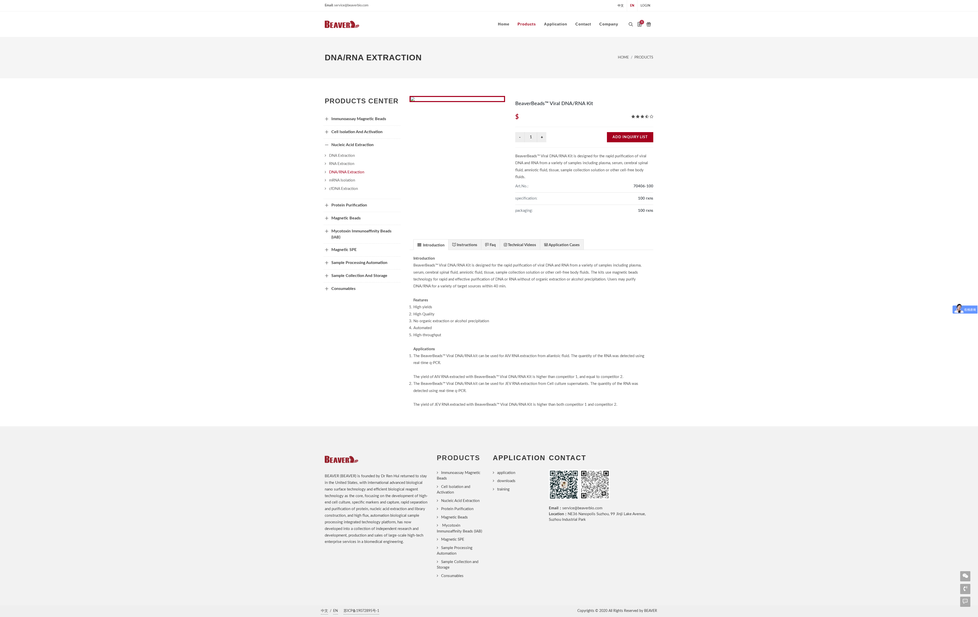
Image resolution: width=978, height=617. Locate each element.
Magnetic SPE (452, 539)
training (503, 489)
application (506, 473)
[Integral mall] (648, 24)
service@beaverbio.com (582, 508)
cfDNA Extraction (343, 189)
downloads (506, 481)
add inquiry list (630, 137)
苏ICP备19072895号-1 (361, 611)
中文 (621, 5)
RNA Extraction (341, 164)
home (623, 57)
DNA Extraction (342, 156)
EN (632, 5)
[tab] (431, 244)
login (645, 5)
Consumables (452, 576)
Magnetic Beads (454, 517)
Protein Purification (457, 509)
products (643, 57)
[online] (965, 601)
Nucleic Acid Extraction (460, 501)
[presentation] (431, 245)
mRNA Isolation (342, 180)
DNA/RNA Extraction (346, 172)
